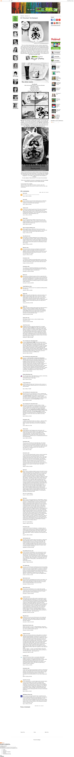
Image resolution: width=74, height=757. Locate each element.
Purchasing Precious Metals (30, 219)
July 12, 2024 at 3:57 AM (27, 204)
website (27, 180)
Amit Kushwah (25, 538)
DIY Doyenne (30, 181)
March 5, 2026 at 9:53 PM (27, 676)
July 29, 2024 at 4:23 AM (27, 224)
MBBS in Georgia (26, 300)
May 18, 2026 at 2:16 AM (27, 691)
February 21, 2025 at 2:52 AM (28, 337)
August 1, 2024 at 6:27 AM (27, 232)
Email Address (2, 746)
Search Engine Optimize (27, 560)
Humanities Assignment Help (31, 544)
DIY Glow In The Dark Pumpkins (58, 67)
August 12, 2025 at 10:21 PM (28, 523)
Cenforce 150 (25, 657)
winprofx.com (25, 596)
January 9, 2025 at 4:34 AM (27, 290)
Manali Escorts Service (27, 625)
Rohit (24, 274)
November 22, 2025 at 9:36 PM (28, 593)
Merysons (24, 247)
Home (35, 732)
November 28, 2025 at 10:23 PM (28, 612)
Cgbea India (25, 317)
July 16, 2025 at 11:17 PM (27, 425)
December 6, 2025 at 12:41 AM (28, 621)
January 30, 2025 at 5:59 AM (28, 321)
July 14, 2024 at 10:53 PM (27, 214)
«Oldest (40, 192)
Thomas (24, 428)
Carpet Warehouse (26, 286)
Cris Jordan (25, 565)
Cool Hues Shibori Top (58, 72)
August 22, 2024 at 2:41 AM (27, 254)
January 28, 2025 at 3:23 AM (28, 302)
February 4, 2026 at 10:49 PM (28, 630)
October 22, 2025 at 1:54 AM (28, 574)
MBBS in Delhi (28, 310)
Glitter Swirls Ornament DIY (58, 110)
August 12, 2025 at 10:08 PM (28, 494)
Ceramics (5, 750)
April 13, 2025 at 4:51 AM (27, 379)
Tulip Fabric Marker (34, 91)
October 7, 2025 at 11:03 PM (28, 562)
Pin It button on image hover (5, 743)
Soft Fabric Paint (34, 88)
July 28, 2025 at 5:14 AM (27, 449)
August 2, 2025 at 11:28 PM (27, 466)
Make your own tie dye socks (58, 99)
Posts (53, 122)
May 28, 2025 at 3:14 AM (27, 400)
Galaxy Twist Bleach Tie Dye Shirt (58, 89)
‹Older (43, 192)
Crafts (4, 749)
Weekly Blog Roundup (7, 753)
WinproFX (24, 615)
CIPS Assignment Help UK (30, 531)
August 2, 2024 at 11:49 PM (27, 244)
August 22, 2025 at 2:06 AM (27, 534)
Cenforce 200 (25, 669)
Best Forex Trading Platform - (28, 493)
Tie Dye (4, 752)
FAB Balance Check (26, 694)
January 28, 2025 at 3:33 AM (28, 314)
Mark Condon (25, 578)
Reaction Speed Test (36, 260)
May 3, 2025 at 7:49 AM (27, 388)
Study (24, 293)
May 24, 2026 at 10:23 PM (27, 703)
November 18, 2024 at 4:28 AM (28, 271)
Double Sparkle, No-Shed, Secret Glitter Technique (58, 78)
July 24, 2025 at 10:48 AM (27, 438)
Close (1, 755)
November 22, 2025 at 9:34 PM (28, 584)
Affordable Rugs (25, 288)
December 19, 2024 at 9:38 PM (28, 282)
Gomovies (33, 277)
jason (24, 193)
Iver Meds (24, 655)
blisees (24, 218)
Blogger (39, 739)
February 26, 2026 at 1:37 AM (28, 652)
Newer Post (23, 732)
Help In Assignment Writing (28, 227)
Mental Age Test (39, 268)
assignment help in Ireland (29, 229)
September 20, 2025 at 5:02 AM (28, 547)
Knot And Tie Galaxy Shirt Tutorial (58, 83)
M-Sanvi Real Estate (26, 374)
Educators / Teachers (7, 751)
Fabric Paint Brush (35, 90)
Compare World (26, 382)
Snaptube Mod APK (29, 582)
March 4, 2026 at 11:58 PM (27, 664)
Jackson (24, 207)
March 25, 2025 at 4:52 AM (27, 353)
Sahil (24, 469)
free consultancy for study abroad (29, 340)
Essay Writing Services (27, 550)
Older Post (46, 732)
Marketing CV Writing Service (33, 572)
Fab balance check (29, 702)
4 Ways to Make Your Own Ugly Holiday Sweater (58, 117)
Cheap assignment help (27, 430)
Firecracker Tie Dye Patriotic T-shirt (58, 105)
